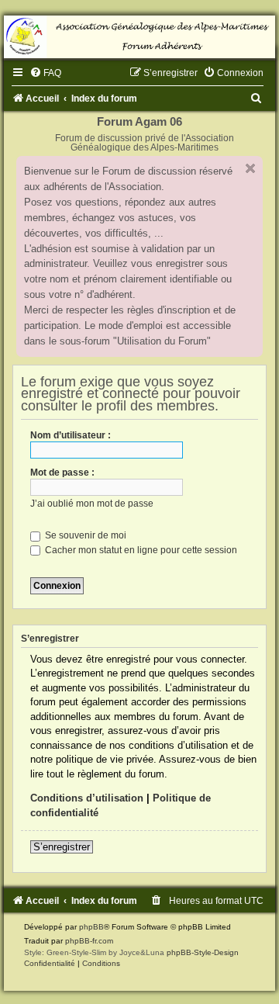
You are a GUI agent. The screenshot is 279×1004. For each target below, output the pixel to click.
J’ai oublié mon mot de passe (91, 503)
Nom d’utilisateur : (70, 435)
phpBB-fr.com (89, 940)
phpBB (91, 927)
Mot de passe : (62, 472)
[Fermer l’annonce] (250, 168)
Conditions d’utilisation (86, 798)
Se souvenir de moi (84, 535)
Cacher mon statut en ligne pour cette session (140, 550)
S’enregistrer (61, 847)
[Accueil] (139, 37)
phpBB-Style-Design (203, 952)
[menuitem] (45, 73)
